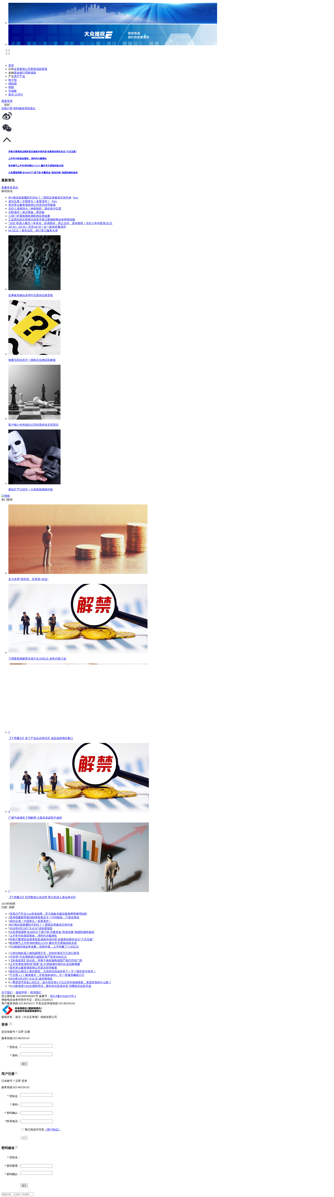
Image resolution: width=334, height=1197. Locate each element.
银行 (22, 72)
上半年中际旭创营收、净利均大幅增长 (33, 935)
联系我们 (35, 992)
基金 (16, 72)
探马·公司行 (15, 94)
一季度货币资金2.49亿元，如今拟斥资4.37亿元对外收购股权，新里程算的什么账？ (60, 982)
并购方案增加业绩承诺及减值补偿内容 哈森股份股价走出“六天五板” (52, 939)
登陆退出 (29, 108)
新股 (44, 69)
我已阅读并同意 (42, 1129)
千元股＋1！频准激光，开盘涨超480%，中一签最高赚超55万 (47, 975)
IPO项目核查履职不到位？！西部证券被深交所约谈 (41, 924)
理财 (28, 72)
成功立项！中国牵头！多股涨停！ (30, 921)
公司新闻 (30, 69)
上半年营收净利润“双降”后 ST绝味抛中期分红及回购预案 (45, 964)
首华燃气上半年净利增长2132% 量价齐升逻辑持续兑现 (43, 943)
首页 (11, 65)
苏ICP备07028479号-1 (63, 996)
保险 (33, 72)
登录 (10, 101)
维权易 (12, 83)
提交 (24, 1138)
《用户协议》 (52, 1129)
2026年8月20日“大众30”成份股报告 (31, 978)
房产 (16, 76)
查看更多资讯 (9, 187)
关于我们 (7, 992)
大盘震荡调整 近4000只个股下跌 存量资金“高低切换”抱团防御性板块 (52, 932)
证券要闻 (19, 69)
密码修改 (18, 108)
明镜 (11, 87)
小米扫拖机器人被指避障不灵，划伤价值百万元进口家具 (44, 953)
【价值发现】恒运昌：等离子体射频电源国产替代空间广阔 (46, 960)
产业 (22, 76)
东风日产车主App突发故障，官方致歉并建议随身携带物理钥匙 (48, 913)
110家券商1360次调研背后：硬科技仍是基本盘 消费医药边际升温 (51, 986)
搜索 (4, 101)
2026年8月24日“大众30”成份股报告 (31, 928)
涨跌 (39, 69)
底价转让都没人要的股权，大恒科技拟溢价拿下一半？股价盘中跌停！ (53, 971)
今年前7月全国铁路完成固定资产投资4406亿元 (38, 956)
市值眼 (12, 90)
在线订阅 (7, 108)
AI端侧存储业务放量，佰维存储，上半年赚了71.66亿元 (45, 946)
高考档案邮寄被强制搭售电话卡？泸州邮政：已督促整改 (44, 917)
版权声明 (21, 992)
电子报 (12, 79)
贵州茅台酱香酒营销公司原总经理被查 (33, 967)
